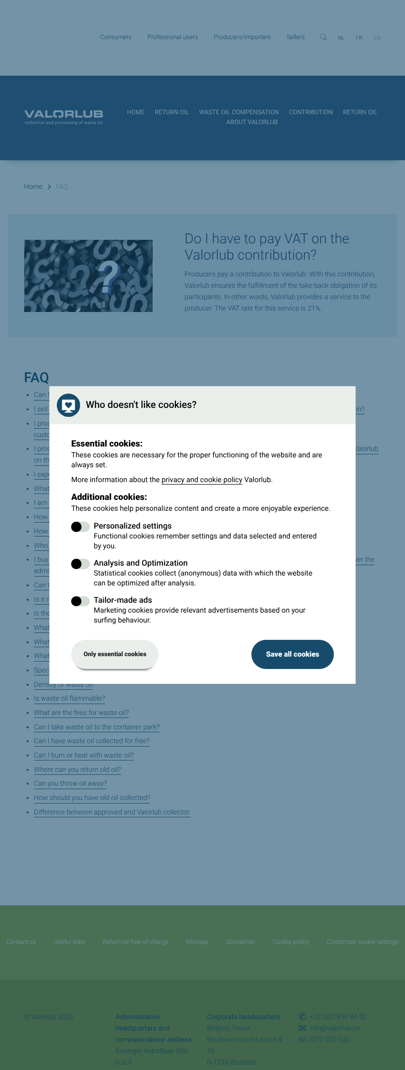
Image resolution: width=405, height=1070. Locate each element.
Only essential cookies (114, 654)
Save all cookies (293, 654)
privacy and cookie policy (202, 479)
